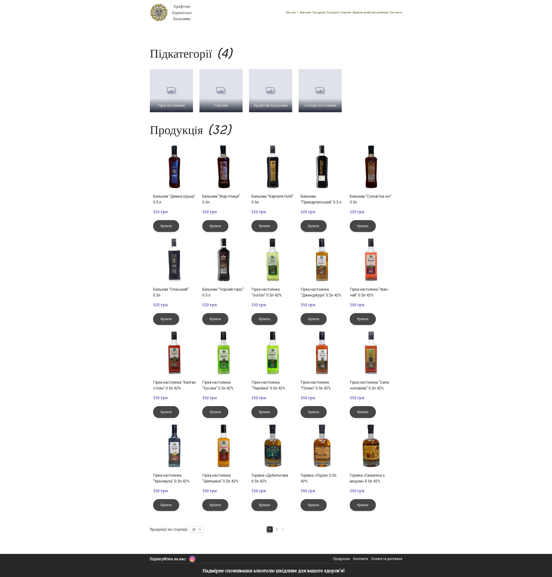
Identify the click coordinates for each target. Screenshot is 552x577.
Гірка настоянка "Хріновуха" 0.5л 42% (171, 478)
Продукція (319, 12)
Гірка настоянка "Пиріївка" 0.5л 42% (268, 385)
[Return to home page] (159, 12)
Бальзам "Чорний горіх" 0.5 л (223, 292)
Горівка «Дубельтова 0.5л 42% (269, 478)
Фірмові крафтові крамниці (370, 12)
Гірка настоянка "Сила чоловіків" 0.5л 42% (369, 385)
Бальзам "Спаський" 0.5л (171, 292)
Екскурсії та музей (339, 12)
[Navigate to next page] (282, 529)
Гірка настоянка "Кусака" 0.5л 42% (218, 385)
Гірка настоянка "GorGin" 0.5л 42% (266, 292)
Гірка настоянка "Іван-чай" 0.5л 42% (369, 292)
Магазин (305, 12)
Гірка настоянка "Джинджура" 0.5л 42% (321, 292)
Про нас (291, 12)
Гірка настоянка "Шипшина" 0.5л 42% (220, 478)
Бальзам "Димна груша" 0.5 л (174, 199)
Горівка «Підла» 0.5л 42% (318, 478)
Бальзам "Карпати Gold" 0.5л (272, 199)
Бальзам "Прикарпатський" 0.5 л (321, 199)
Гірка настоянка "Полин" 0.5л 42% (316, 385)
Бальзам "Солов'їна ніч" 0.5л (371, 199)
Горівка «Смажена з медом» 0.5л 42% (367, 478)
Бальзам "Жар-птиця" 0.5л (221, 199)
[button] (166, 226)
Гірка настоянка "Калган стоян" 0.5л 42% (174, 385)
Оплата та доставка (386, 559)
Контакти (396, 12)
